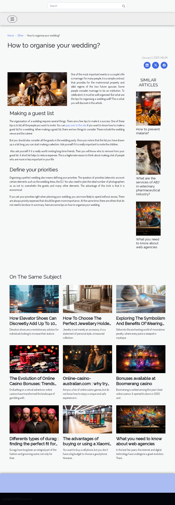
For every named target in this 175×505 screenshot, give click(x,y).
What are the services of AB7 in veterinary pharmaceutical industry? (148, 186)
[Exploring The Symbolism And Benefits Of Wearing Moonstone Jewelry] (140, 298)
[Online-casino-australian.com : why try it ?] (87, 359)
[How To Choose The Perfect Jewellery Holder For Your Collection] (87, 298)
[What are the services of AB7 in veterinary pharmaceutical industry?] (148, 157)
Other (20, 35)
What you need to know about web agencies (147, 243)
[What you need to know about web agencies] (148, 218)
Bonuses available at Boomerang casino (135, 381)
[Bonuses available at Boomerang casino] (140, 359)
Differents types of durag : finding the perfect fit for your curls (34, 444)
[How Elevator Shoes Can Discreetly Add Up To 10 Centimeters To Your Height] (34, 298)
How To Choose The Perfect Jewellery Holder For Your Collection (87, 323)
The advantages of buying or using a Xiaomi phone (86, 444)
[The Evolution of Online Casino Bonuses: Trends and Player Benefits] (34, 359)
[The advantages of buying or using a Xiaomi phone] (87, 419)
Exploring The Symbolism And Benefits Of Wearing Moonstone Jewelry (140, 323)
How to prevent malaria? (148, 131)
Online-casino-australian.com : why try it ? (85, 383)
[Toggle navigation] (12, 19)
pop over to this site (76, 125)
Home (11, 35)
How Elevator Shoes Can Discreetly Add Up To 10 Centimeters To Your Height (33, 326)
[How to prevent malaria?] (148, 108)
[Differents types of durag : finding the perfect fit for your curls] (34, 419)
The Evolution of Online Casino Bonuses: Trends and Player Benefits (32, 383)
